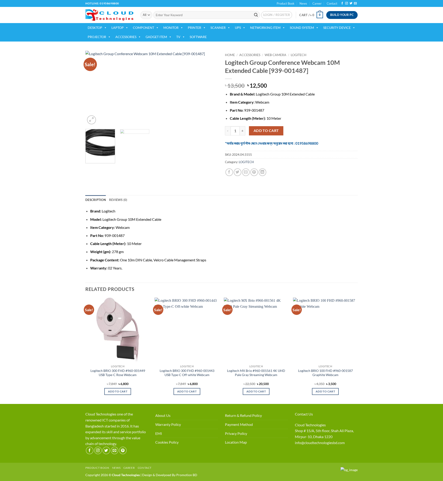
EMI (158, 433)
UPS (238, 28)
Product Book (285, 3)
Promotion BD (186, 475)
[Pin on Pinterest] (254, 172)
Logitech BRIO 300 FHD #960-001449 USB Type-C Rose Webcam (117, 373)
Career (317, 3)
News (303, 3)
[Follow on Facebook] (342, 3)
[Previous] (94, 88)
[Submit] (256, 15)
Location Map (236, 442)
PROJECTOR (97, 37)
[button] (276, 15)
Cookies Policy (167, 442)
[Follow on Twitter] (351, 3)
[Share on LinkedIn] (262, 172)
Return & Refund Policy (243, 415)
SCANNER (218, 28)
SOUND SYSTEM (302, 28)
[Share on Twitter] (237, 172)
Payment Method (239, 424)
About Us (163, 415)
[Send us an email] (355, 3)
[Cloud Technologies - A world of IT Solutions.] (109, 15)
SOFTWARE (198, 37)
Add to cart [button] (117, 391)
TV (178, 37)
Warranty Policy (168, 424)
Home (230, 55)
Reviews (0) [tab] (118, 200)
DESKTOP (95, 28)
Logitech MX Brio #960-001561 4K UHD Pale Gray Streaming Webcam (256, 373)
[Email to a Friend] (246, 172)
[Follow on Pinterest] (123, 450)
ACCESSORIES (125, 37)
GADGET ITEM (156, 37)
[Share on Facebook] (229, 172)
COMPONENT (143, 28)
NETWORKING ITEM (265, 28)
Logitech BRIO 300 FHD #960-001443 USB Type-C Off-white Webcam (187, 373)
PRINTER (194, 28)
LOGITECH (298, 55)
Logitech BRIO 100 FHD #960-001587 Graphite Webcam (325, 373)
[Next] (209, 88)
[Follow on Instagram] (346, 3)
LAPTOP (117, 28)
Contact (332, 3)
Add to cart (266, 130)
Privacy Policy (236, 433)
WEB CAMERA (275, 55)
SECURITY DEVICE (337, 28)
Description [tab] (95, 200)
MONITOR (171, 28)
